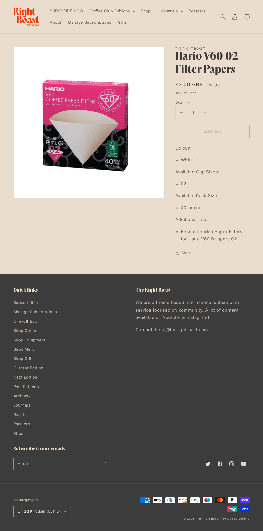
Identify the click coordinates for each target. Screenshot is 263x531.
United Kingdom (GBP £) (39, 511)
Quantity (182, 102)
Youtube (172, 317)
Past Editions (26, 386)
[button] (223, 17)
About (19, 433)
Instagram (197, 317)
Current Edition (29, 368)
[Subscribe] (104, 464)
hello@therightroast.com (181, 329)
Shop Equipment (30, 340)
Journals (22, 405)
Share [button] (187, 252)
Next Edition (26, 377)
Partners (22, 424)
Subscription (26, 302)
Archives (22, 396)
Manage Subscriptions (35, 312)
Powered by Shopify (234, 518)
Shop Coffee (26, 330)
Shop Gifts (24, 358)
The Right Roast (207, 518)
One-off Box (25, 321)
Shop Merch (25, 349)
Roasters (22, 414)
